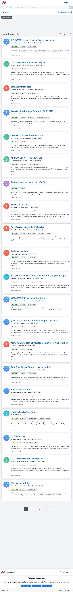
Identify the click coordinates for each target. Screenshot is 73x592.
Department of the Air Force (19, 160)
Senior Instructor (19, 204)
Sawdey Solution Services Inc (19, 65)
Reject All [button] (36, 586)
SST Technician (18, 436)
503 (47, 509)
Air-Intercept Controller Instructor (27, 226)
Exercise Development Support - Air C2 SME (32, 111)
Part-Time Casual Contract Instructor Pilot (31, 367)
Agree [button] (47, 586)
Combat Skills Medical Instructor (27, 135)
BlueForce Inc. (15, 323)
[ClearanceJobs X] (63, 572)
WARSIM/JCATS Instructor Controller (28, 297)
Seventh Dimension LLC (18, 138)
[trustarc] (67, 590)
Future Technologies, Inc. (18, 89)
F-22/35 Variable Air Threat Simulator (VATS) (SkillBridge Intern (38, 275)
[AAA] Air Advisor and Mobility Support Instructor (35, 320)
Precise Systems (15, 254)
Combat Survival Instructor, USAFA (28, 182)
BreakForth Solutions (17, 114)
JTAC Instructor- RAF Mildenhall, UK (28, 458)
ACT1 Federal (15, 207)
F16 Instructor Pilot (20, 482)
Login (66, 3)
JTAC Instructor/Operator (23, 411)
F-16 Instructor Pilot (21, 389)
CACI (12, 415)
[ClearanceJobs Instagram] (70, 572)
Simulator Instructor (21, 86)
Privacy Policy (5, 590)
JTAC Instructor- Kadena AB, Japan (28, 62)
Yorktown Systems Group (18, 185)
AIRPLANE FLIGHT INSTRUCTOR (26, 157)
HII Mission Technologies (18, 278)
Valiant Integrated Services (18, 43)
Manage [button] (25, 586)
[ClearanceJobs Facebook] (60, 572)
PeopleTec (14, 345)
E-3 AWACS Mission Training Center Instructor (33, 40)
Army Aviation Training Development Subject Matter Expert (39, 342)
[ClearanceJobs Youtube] (67, 572)
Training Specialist (20, 251)
